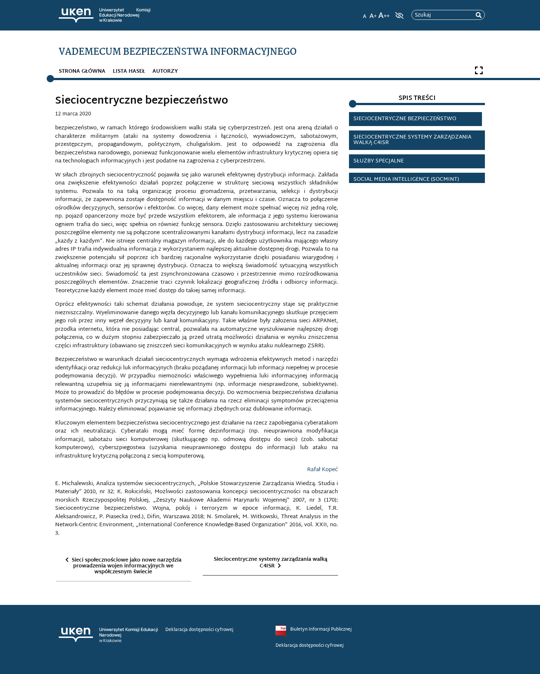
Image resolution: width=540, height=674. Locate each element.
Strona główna (82, 71)
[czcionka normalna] (364, 13)
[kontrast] (398, 15)
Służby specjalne (378, 161)
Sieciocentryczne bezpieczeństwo (404, 119)
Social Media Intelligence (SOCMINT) (406, 179)
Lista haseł (129, 71)
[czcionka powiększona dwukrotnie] (383, 13)
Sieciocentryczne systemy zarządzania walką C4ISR (270, 563)
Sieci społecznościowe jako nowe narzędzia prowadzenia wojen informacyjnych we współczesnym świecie (126, 566)
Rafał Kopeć (322, 470)
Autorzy (165, 71)
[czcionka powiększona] (373, 13)
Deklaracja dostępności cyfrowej (199, 630)
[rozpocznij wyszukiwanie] (479, 15)
